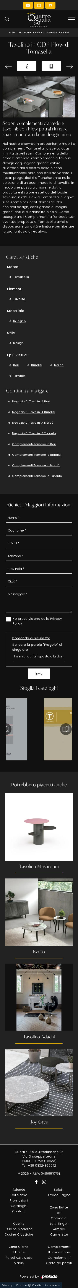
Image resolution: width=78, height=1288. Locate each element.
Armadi (59, 1229)
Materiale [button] (15, 311)
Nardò (59, 365)
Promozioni (19, 1200)
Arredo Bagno (59, 1195)
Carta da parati (59, 1263)
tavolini (19, 299)
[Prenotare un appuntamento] (39, 5)
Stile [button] (11, 333)
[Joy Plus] (69, 66)
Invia (39, 673)
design (18, 343)
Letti (59, 1213)
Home (12, 32)
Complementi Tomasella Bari (34, 444)
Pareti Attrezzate (19, 1257)
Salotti (59, 1189)
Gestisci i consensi (46, 1285)
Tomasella (21, 277)
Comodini (59, 1218)
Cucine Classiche (19, 1234)
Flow (66, 32)
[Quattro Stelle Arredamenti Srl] (39, 19)
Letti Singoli (59, 1223)
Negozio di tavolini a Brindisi (33, 412)
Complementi (51, 32)
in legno (19, 321)
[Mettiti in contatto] (28, 5)
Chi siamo (19, 1195)
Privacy (7, 1285)
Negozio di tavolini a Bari (31, 401)
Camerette (59, 1234)
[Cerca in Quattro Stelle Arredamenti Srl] (6, 18)
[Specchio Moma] (8, 66)
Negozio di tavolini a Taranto (34, 433)
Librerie (19, 1252)
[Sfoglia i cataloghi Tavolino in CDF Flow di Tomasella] (51, 66)
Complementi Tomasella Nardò (36, 465)
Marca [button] (13, 267)
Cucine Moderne (18, 1229)
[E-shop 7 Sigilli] (50, 5)
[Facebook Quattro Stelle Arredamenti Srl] (36, 1181)
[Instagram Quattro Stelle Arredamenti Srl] (42, 1181)
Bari (16, 365)
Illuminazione (59, 1252)
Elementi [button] (15, 289)
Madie (19, 1263)
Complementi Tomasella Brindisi (36, 455)
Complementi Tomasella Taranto (37, 476)
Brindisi (36, 365)
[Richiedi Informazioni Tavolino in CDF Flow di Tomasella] (26, 66)
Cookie (21, 1285)
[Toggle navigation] (71, 18)
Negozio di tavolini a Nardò (33, 423)
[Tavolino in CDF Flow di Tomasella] (39, 96)
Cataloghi (19, 1206)
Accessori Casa (29, 32)
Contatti (19, 1211)
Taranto (19, 376)
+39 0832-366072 (42, 1165)
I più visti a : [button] (18, 355)
